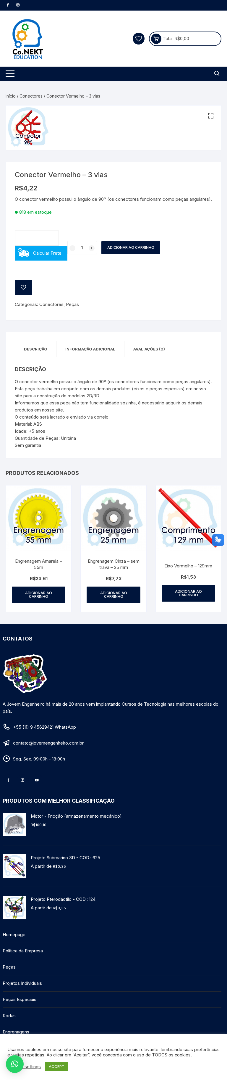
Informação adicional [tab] (90, 349)
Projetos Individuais (22, 983)
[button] (210, 115)
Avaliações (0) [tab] (149, 349)
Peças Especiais (19, 999)
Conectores (31, 95)
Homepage (14, 934)
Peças (72, 304)
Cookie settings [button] (25, 1066)
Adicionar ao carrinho (130, 247)
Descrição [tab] (35, 349)
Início (11, 95)
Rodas (9, 1015)
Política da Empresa (23, 951)
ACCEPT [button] (56, 1066)
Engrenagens (16, 1032)
